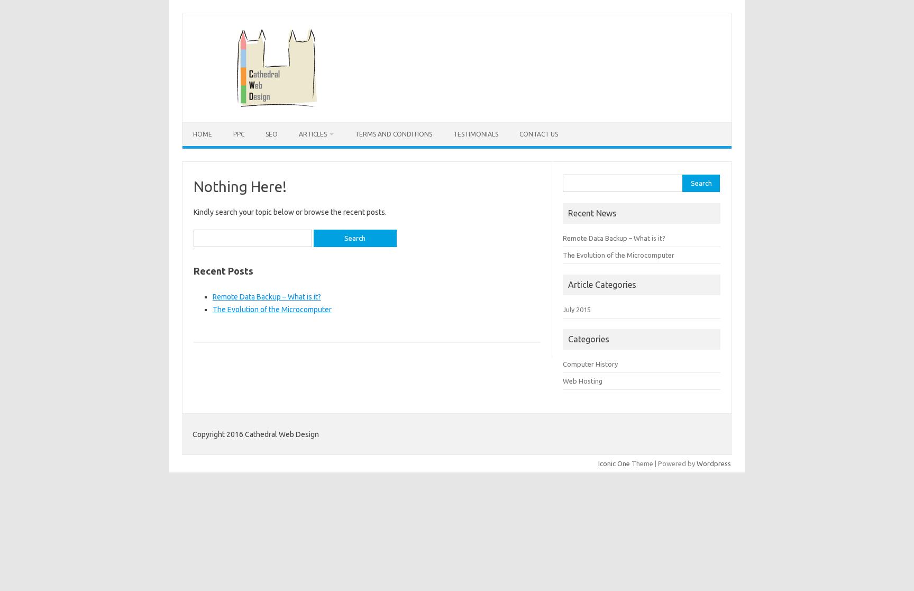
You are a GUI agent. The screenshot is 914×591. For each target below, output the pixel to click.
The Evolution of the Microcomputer (272, 309)
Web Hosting (582, 381)
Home (202, 134)
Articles (313, 134)
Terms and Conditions (393, 134)
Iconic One (614, 463)
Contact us (538, 134)
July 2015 (577, 309)
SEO (272, 134)
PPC (238, 134)
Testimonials (475, 134)
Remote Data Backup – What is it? (267, 297)
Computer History (590, 364)
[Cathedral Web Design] (277, 104)
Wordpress (714, 463)
